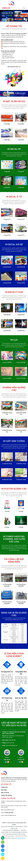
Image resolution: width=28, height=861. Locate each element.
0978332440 (21, 759)
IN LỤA (14, 340)
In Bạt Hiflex (7, 124)
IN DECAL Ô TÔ (14, 196)
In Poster (7, 511)
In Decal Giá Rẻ (7, 267)
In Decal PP (7, 171)
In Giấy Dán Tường (7, 463)
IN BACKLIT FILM (14, 292)
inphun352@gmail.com (12, 745)
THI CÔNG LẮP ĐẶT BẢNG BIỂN (14, 560)
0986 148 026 (12, 740)
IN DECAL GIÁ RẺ (14, 244)
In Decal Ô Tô (7, 219)
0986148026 (7, 759)
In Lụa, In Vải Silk (7, 362)
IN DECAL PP (14, 149)
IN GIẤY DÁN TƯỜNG (14, 441)
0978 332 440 (10, 742)
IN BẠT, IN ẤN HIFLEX (14, 101)
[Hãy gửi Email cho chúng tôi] (2, 854)
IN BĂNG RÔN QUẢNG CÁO (14, 388)
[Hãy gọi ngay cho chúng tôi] (2, 842)
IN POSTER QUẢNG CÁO (14, 488)
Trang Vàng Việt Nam (21, 838)
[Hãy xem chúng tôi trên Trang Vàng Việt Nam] (2, 858)
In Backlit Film (7, 314)
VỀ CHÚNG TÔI (14, 26)
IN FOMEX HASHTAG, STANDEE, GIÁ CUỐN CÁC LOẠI (14, 539)
